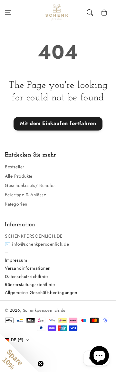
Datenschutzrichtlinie (26, 276)
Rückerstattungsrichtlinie (30, 284)
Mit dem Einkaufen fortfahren (58, 123)
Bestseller (14, 167)
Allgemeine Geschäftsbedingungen (41, 292)
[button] (8, 12)
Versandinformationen (28, 268)
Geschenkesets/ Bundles (30, 185)
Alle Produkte (19, 176)
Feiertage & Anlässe (25, 194)
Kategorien (16, 204)
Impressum (16, 260)
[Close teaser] (40, 363)
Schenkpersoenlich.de (44, 310)
